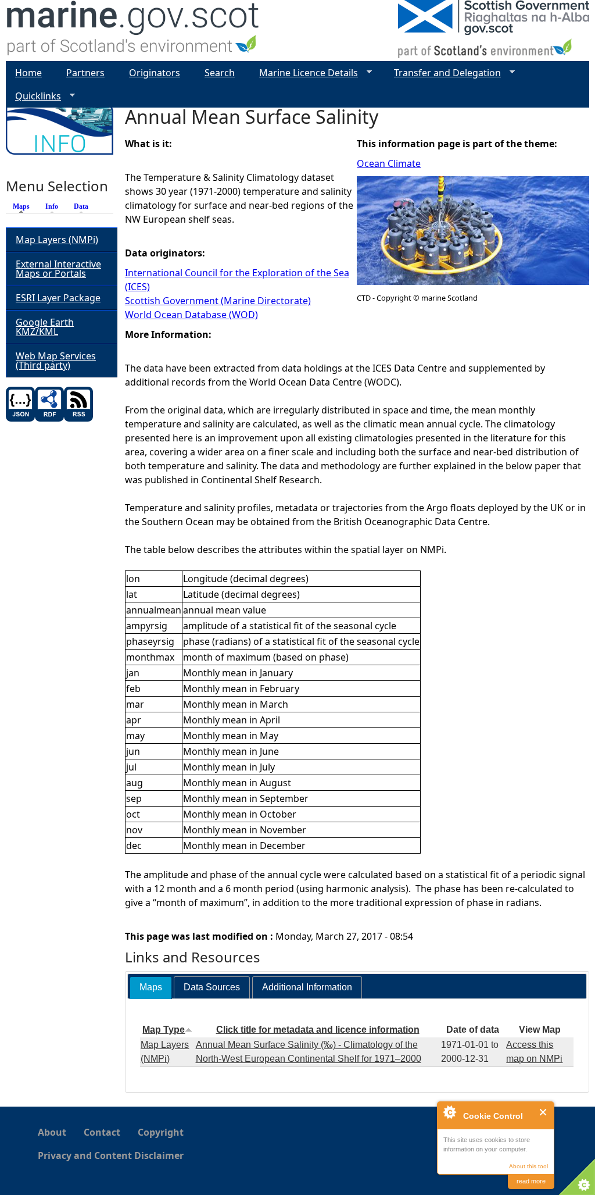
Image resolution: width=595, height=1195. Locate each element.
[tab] (151, 987)
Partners (85, 72)
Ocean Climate (389, 163)
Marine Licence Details (304, 73)
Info (51, 206)
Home (28, 72)
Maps (24, 206)
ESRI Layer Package (58, 297)
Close (543, 1112)
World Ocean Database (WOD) (191, 314)
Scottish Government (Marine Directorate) (218, 300)
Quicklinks (33, 96)
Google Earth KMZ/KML (45, 327)
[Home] (133, 30)
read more (531, 1181)
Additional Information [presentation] (307, 987)
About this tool (528, 1166)
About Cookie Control (449, 1112)
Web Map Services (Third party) (56, 360)
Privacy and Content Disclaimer (111, 1155)
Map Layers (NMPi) (57, 239)
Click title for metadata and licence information (318, 1030)
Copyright (161, 1132)
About (52, 1132)
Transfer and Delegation (443, 73)
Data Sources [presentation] (212, 987)
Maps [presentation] (150, 987)
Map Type (163, 1030)
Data (81, 206)
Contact (102, 1132)
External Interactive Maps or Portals (58, 269)
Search (220, 72)
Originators (154, 72)
